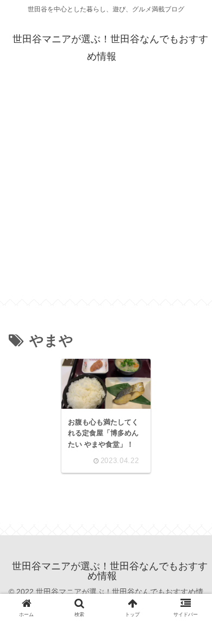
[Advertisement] (106, 193)
